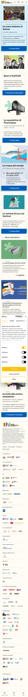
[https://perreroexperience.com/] (16, 602)
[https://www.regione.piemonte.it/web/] (5, 683)
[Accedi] (18, 2)
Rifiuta (14, 379)
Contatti (4, 446)
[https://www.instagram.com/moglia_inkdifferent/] (16, 625)
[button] (15, 2)
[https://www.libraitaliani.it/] (17, 662)
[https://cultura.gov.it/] (5, 485)
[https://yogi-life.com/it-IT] (4, 589)
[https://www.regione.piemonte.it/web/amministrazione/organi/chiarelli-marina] (5, 658)
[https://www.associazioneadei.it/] (21, 658)
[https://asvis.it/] (4, 618)
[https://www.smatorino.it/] (13, 519)
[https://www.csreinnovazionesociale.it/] (16, 618)
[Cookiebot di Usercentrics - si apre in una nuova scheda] (16, 317)
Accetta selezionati (14, 374)
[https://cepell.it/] (12, 485)
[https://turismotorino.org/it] (5, 564)
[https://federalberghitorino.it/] (3, 642)
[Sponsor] (10, 457)
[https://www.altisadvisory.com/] (16, 614)
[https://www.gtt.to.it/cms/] (4, 622)
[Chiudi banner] (25, 316)
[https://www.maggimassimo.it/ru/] (20, 606)
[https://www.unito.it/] (5, 633)
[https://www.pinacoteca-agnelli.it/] (6, 573)
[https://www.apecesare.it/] (4, 593)
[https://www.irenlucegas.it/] (4, 502)
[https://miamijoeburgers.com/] (11, 593)
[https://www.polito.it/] (7, 629)
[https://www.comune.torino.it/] (13, 658)
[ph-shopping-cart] (22, 2)
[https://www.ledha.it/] (16, 622)
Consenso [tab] (4, 320)
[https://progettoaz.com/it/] (12, 606)
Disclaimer (19, 446)
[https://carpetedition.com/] (5, 606)
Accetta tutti (14, 369)
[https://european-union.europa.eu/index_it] (14, 679)
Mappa (14, 695)
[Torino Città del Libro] (4, 457)
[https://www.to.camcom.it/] (15, 481)
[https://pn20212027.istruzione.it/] (5, 679)
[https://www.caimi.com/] (9, 618)
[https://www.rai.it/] (3, 510)
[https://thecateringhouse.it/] (4, 602)
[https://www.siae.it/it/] (4, 581)
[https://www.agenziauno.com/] (6, 614)
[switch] (24, 352)
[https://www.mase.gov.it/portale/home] (8, 625)
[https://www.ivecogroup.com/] (10, 502)
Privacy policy (11, 446)
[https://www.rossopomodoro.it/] (12, 589)
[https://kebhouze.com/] (18, 589)
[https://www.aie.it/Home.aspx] (10, 662)
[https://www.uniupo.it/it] (16, 629)
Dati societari (5, 449)
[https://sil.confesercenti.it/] (5, 666)
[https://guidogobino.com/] (19, 522)
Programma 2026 (4, 695)
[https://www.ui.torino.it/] (6, 531)
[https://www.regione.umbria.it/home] (4, 556)
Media (23, 695)
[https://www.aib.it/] (4, 662)
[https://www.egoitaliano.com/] (11, 602)
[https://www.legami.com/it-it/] (11, 522)
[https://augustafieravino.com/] (16, 593)
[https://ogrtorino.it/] (14, 573)
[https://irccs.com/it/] (5, 539)
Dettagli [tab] (12, 320)
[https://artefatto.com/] (6, 650)
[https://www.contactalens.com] (5, 522)
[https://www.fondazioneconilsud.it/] (14, 531)
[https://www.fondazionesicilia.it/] (20, 531)
